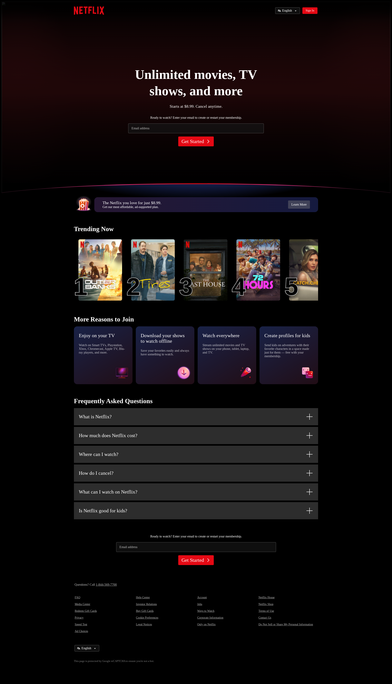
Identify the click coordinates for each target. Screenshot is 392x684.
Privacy (79, 617)
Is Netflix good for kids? (103, 510)
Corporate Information (210, 617)
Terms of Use (266, 610)
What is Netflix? (95, 416)
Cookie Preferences (147, 617)
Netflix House (266, 597)
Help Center (143, 597)
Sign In (310, 10)
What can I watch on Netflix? (108, 492)
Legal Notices (144, 624)
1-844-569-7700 (106, 584)
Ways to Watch (205, 610)
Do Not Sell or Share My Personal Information (285, 624)
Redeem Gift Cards (86, 610)
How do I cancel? (96, 473)
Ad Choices (81, 631)
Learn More (299, 204)
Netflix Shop (265, 604)
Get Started (193, 141)
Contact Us (264, 617)
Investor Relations (146, 604)
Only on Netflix (206, 624)
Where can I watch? (98, 454)
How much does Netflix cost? (108, 435)
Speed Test (81, 624)
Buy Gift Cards (145, 610)
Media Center (82, 604)
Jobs (199, 604)
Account (202, 597)
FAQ (77, 597)
